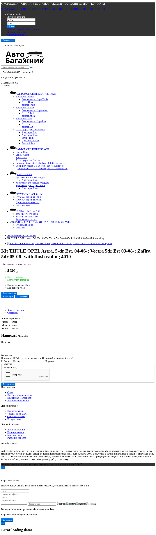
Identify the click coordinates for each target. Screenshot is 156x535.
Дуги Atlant (28, 113)
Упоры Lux (27, 127)
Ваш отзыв (6, 355)
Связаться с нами (16, 416)
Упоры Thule (28, 105)
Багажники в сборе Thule (35, 99)
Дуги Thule (27, 102)
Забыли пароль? (15, 29)
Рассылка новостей (17, 438)
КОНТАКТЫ (98, 3)
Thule (27, 285)
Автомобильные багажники (21, 235)
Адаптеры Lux (29, 132)
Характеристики (16, 310)
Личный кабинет (16, 429)
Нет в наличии (9, 293)
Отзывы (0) (13, 312)
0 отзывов (7, 264)
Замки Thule (28, 137)
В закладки (7, 296)
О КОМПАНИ (9, 3)
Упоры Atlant (28, 116)
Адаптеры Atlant (30, 140)
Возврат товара (15, 419)
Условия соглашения (18, 400)
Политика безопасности (19, 398)
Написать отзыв (23, 264)
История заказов (15, 432)
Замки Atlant (28, 143)
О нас (10, 392)
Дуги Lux (27, 124)
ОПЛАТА (26, 3)
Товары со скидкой (17, 413)
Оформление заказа (17, 34)
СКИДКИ (57, 3)
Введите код (10, 367)
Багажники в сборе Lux (34, 121)
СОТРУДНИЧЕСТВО (76, 3)
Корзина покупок (16, 32)
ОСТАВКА (43, 3)
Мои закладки (14, 435)
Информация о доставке (19, 395)
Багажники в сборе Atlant (35, 110)
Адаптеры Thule (30, 135)
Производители (15, 411)
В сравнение (21, 296)
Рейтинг (5, 361)
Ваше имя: (6, 342)
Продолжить (8, 384)
